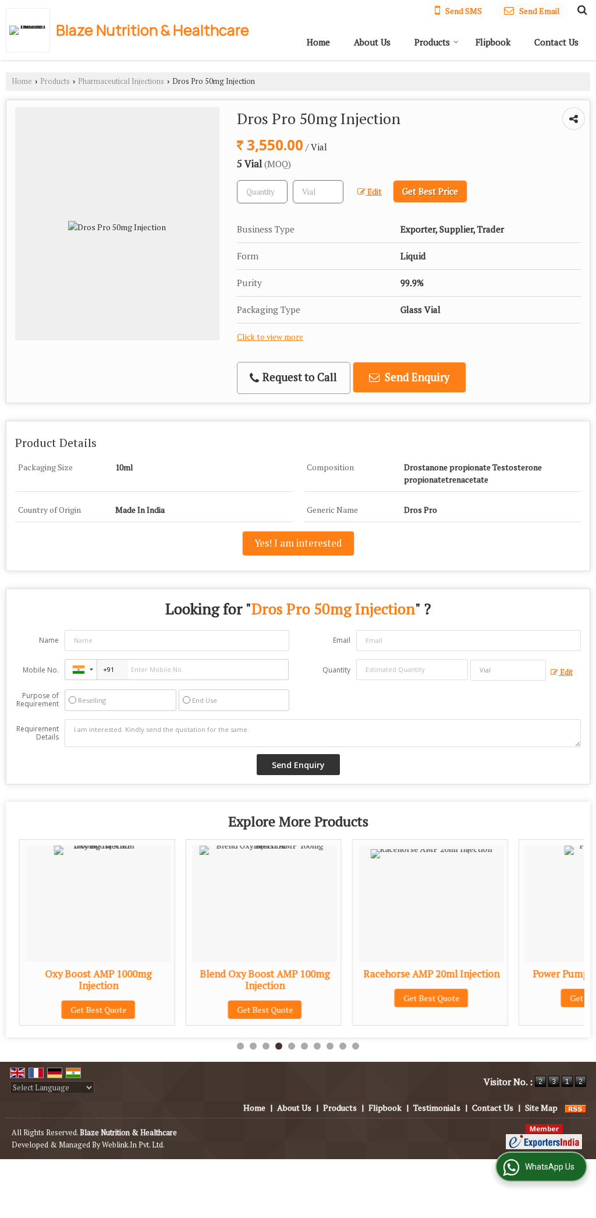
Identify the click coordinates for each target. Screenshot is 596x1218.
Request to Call (298, 377)
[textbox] (318, 191)
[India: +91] (81, 669)
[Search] (580, 9)
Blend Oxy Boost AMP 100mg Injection (257, 979)
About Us (372, 42)
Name (49, 640)
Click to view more (270, 337)
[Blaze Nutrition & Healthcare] (31, 30)
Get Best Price (430, 191)
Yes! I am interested (298, 543)
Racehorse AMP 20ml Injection (424, 973)
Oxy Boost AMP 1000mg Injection (91, 979)
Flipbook (493, 42)
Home (318, 42)
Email (341, 640)
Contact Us (556, 42)
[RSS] (575, 1107)
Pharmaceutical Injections (121, 81)
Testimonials (436, 1107)
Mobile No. (41, 670)
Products (432, 42)
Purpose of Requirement (37, 700)
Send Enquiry (415, 377)
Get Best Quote (91, 1009)
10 (355, 1046)
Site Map (541, 1107)
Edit (374, 191)
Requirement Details (37, 733)
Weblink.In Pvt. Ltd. (133, 1145)
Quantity (336, 670)
